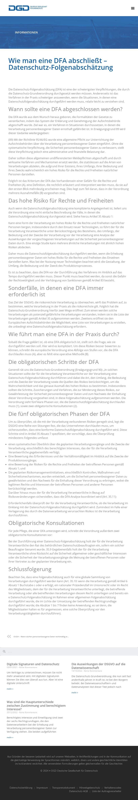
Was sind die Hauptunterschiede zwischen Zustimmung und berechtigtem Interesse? (36, 705)
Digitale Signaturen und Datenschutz (33, 664)
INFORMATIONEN (26, 32)
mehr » (10, 688)
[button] (132, 8)
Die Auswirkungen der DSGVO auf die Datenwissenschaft (98, 666)
